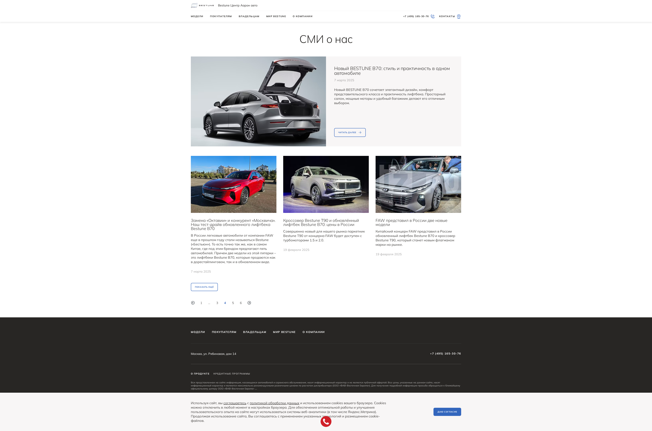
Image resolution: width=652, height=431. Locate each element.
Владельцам (249, 16)
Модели (197, 16)
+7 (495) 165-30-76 (445, 353)
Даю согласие (447, 411)
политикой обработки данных (274, 403)
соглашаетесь (234, 403)
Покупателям (221, 16)
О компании (303, 16)
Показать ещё (204, 287)
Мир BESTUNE (276, 16)
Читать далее (347, 132)
